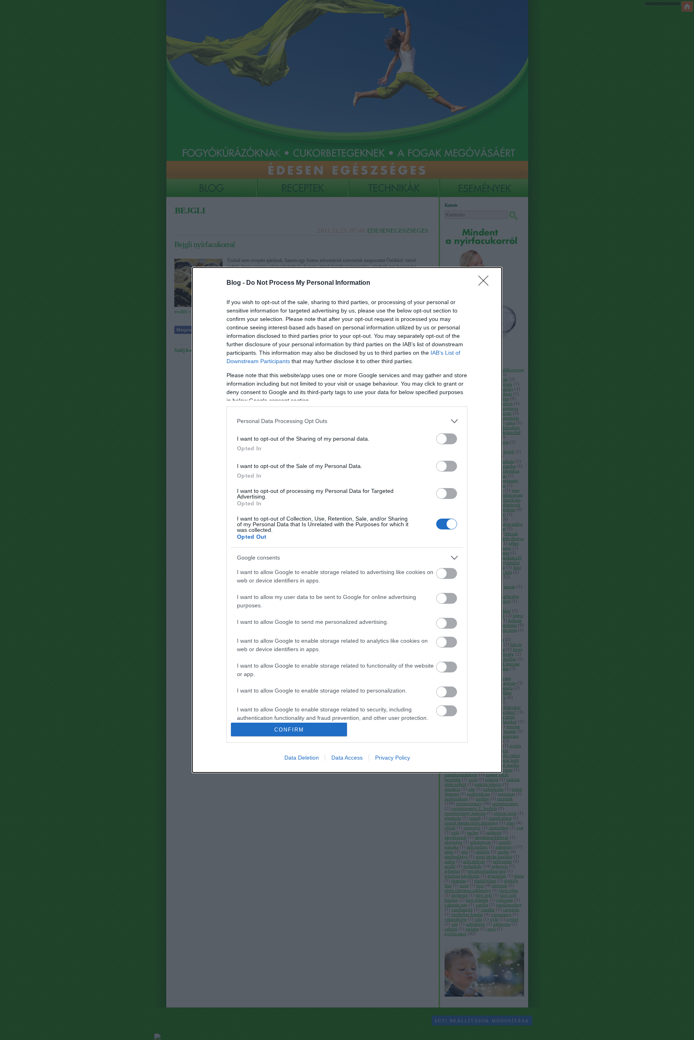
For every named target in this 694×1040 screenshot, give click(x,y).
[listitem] (347, 421)
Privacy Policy (392, 757)
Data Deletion (301, 757)
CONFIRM (289, 730)
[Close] (486, 283)
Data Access (347, 757)
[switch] (446, 438)
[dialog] (347, 520)
